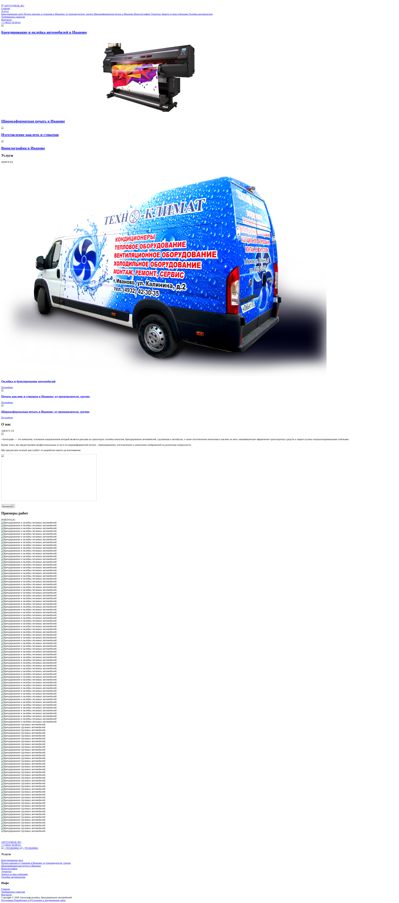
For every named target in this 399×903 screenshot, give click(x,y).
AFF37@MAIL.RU (14, 5)
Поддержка (7, 900)
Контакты (6, 19)
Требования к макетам (13, 17)
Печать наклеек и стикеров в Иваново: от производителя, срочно (59, 14)
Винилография (142, 14)
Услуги (5, 11)
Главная (5, 8)
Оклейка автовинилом (201, 14)
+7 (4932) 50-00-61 (11, 22)
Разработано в (21, 900)
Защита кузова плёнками (175, 14)
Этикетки (156, 14)
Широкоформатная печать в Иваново (114, 14)
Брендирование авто (12, 14)
